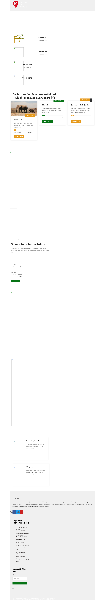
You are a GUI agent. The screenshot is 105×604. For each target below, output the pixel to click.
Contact (44, 9)
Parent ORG (36, 9)
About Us (28, 9)
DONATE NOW (30, 115)
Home (21, 9)
